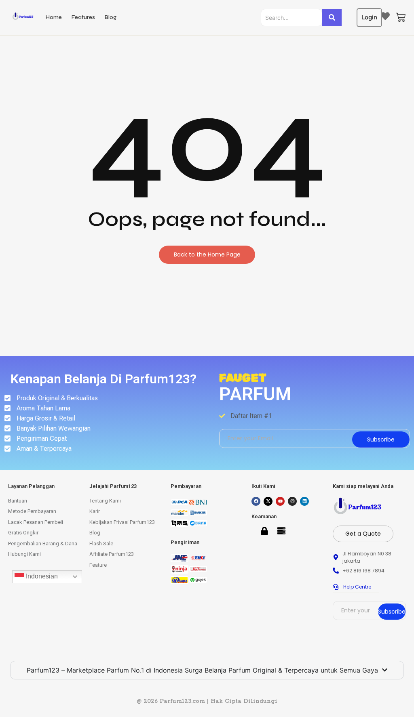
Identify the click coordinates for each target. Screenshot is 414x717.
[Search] (332, 17)
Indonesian (41, 576)
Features (83, 17)
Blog (110, 17)
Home (54, 17)
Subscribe (381, 439)
